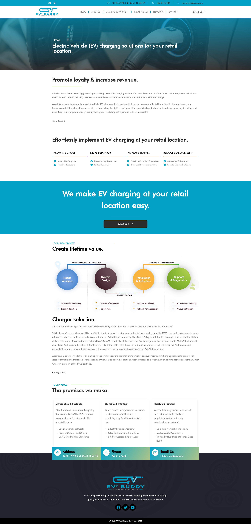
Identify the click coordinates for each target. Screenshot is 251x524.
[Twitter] (125, 507)
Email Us (167, 451)
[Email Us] (155, 452)
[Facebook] (49, 3)
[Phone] (106, 452)
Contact (173, 12)
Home (83, 12)
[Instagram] (54, 3)
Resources (158, 12)
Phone (116, 451)
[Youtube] (132, 507)
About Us (95, 12)
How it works (141, 12)
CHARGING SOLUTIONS (116, 12)
